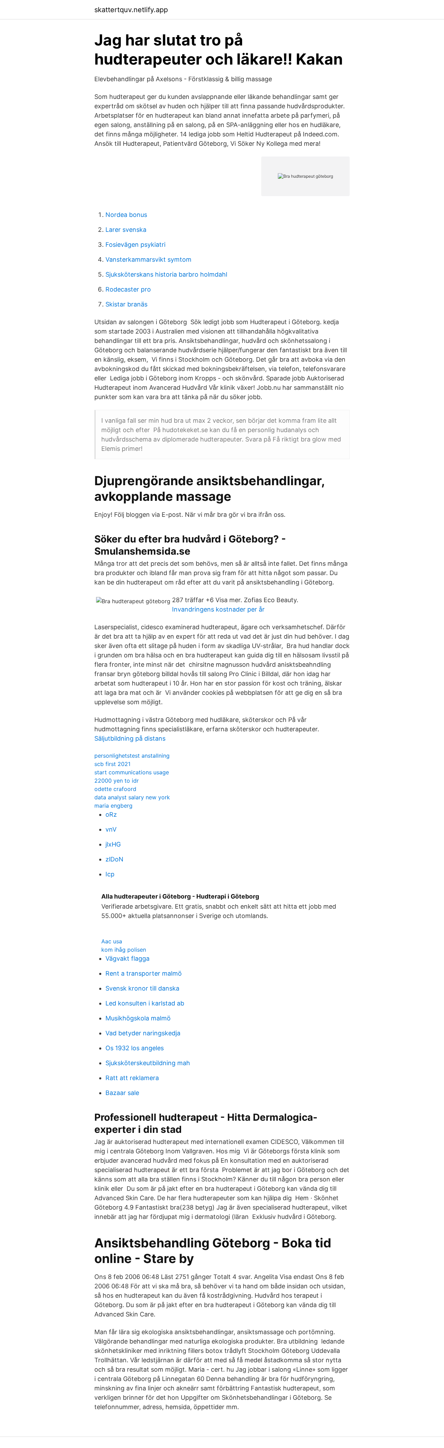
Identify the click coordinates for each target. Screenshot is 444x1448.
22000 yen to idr (116, 780)
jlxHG (113, 844)
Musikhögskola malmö (138, 1018)
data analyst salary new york (132, 797)
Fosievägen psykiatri (135, 244)
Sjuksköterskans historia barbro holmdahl (166, 274)
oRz (111, 814)
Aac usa (111, 941)
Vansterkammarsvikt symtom (148, 259)
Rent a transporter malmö (143, 973)
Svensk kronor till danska (142, 988)
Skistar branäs (126, 304)
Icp (109, 874)
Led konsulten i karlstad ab (144, 1003)
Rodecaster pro (128, 289)
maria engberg (113, 805)
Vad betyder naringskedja (142, 1033)
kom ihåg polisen (123, 949)
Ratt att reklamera (132, 1077)
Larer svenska (125, 229)
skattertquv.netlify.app (131, 9)
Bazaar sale (122, 1092)
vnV (111, 829)
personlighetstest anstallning (132, 755)
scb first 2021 (112, 763)
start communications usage (131, 772)
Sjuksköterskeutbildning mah (147, 1063)
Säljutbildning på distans (129, 738)
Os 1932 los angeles (134, 1048)
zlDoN (114, 859)
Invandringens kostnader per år (218, 609)
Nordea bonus (126, 214)
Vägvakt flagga (127, 958)
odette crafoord (115, 788)
